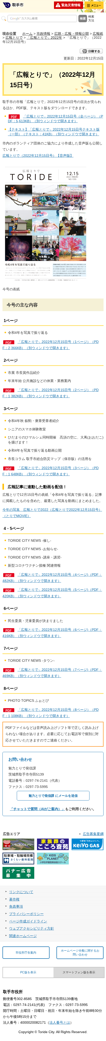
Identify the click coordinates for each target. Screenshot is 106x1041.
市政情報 (43, 34)
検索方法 (91, 18)
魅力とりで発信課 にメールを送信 (53, 796)
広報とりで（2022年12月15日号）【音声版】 (37, 156)
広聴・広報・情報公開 (71, 34)
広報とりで (14, 38)
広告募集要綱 (93, 834)
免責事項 (16, 906)
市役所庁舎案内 (26, 952)
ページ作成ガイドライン (28, 921)
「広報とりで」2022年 (44, 38)
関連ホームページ (23, 936)
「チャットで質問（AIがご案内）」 (37, 809)
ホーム (27, 34)
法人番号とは (59, 1022)
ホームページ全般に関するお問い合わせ (80, 953)
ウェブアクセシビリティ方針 (31, 928)
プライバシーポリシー (26, 914)
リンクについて (21, 892)
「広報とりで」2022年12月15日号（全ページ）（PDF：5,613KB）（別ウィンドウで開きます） (55, 118)
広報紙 (98, 34)
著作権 (14, 899)
